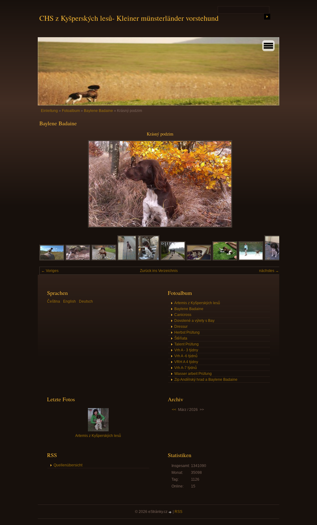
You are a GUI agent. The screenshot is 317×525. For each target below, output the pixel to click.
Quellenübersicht (68, 465)
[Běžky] (148, 259)
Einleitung (49, 111)
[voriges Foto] (49, 184)
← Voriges (50, 271)
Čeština (53, 301)
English (69, 301)
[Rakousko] (250, 259)
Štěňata (180, 338)
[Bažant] (103, 259)
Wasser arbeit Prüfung (193, 374)
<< (174, 409)
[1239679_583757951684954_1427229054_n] (51, 259)
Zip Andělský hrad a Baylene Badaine (205, 379)
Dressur (181, 326)
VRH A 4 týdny (186, 362)
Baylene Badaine (98, 111)
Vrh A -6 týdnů (186, 356)
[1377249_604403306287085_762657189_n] (77, 259)
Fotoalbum (71, 111)
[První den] (224, 259)
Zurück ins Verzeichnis (159, 271)
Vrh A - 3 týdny (186, 350)
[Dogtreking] (172, 259)
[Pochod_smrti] (198, 259)
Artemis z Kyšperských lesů (197, 303)
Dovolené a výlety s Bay (194, 320)
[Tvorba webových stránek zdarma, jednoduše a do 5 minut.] (170, 512)
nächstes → (269, 271)
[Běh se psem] (127, 259)
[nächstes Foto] (271, 184)
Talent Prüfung (186, 344)
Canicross (182, 315)
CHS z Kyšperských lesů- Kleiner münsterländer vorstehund (129, 18)
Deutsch (86, 301)
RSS (178, 511)
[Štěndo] (274, 259)
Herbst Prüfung (187, 332)
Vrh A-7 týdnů (185, 368)
